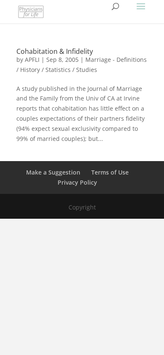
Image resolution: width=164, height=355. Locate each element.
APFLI (32, 60)
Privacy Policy (77, 182)
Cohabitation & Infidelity (54, 51)
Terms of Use (110, 172)
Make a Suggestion (53, 172)
